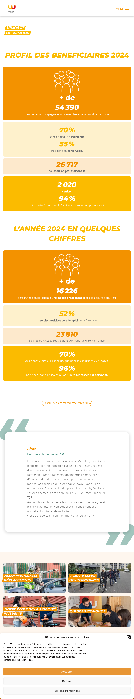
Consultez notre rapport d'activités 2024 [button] (67, 403)
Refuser (67, 681)
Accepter (67, 671)
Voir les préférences (67, 690)
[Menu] (127, 9)
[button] (129, 637)
